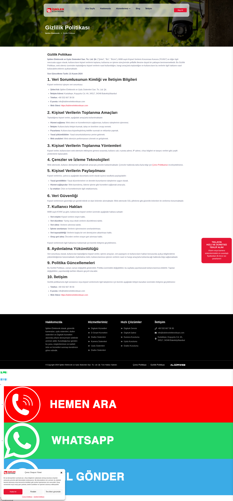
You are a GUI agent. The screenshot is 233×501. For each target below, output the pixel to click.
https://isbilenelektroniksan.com (74, 106)
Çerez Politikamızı (160, 165)
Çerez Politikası (27, 497)
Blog (138, 9)
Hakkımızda (105, 9)
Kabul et (13, 492)
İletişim (149, 9)
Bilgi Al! (180, 10)
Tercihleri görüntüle (53, 492)
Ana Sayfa (90, 9)
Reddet (33, 492)
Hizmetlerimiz (122, 9)
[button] (61, 472)
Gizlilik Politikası (39, 497)
